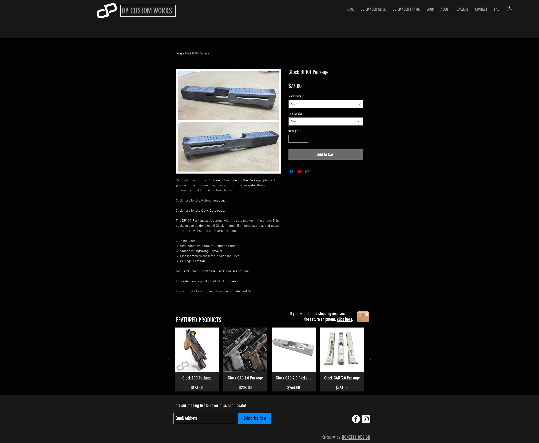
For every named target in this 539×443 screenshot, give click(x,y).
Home (179, 53)
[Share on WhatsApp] (307, 171)
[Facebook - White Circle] (356, 419)
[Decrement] (291, 138)
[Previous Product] (168, 359)
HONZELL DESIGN (356, 437)
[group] (269, 359)
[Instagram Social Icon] (366, 419)
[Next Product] (370, 359)
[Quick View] (197, 350)
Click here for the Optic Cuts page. (200, 211)
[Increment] (304, 138)
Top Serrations (296, 96)
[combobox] (325, 104)
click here (344, 319)
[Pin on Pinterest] (299, 171)
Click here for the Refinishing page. (201, 201)
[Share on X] (315, 171)
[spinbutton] (298, 138)
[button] (509, 9)
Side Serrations (297, 113)
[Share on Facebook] (291, 171)
